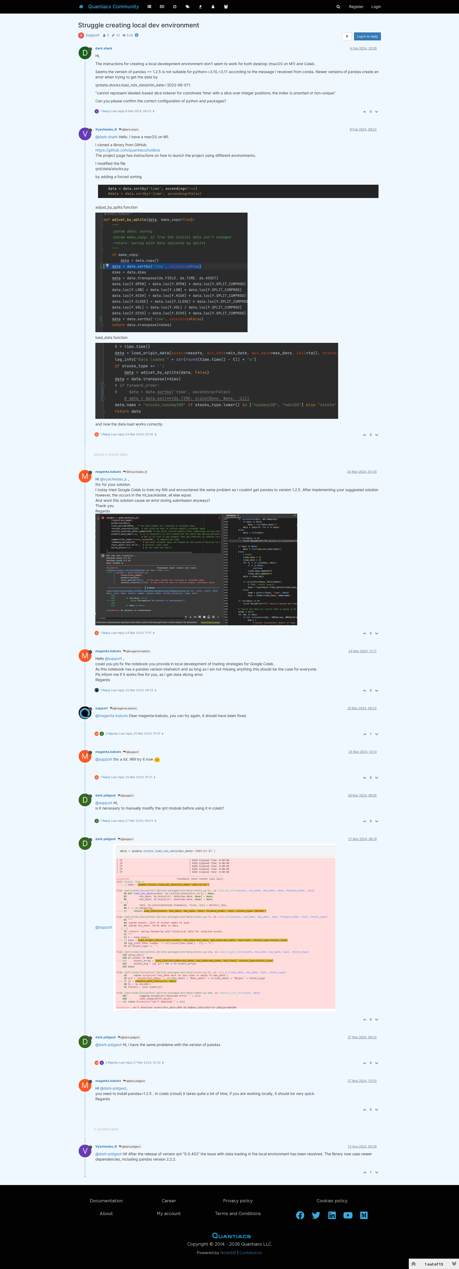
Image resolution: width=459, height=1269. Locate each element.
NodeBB (228, 1253)
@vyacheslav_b (113, 479)
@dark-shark (106, 136)
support (101, 708)
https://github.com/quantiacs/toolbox (127, 150)
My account (169, 1214)
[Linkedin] (332, 1217)
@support (113, 658)
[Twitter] (316, 1217)
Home (231, 1237)
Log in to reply (367, 36)
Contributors (251, 1253)
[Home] (81, 6)
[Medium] (364, 1217)
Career (169, 1201)
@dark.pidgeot (130, 1037)
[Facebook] (300, 1217)
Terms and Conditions (238, 1214)
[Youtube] (348, 1217)
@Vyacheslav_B (136, 471)
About (106, 1214)
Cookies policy (332, 1201)
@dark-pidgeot (108, 1044)
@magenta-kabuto (111, 715)
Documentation (106, 1201)
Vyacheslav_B (106, 129)
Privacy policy (238, 1201)
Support (93, 35)
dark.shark (103, 48)
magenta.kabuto (108, 472)
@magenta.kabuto (138, 651)
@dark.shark (130, 129)
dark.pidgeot (105, 795)
